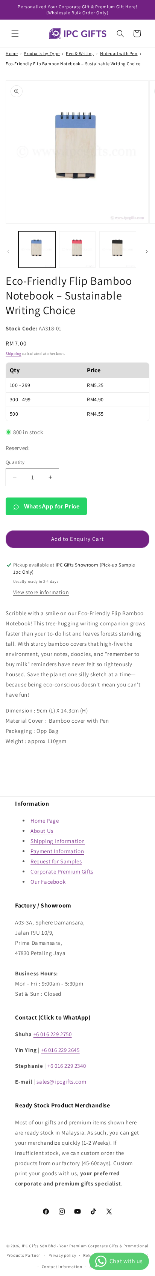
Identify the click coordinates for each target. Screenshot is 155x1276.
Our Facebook (47, 881)
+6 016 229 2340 (66, 1065)
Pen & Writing (80, 53)
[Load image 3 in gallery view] (117, 249)
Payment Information (57, 851)
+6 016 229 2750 (52, 1034)
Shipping (13, 353)
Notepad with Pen (119, 53)
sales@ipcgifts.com (61, 1081)
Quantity (15, 462)
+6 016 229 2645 (60, 1049)
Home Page (44, 820)
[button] (15, 33)
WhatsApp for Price (50, 506)
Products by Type (42, 53)
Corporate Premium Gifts (61, 871)
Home (12, 53)
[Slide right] (146, 251)
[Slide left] (8, 251)
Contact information (62, 1266)
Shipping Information (57, 841)
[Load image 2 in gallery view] (77, 249)
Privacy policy (62, 1255)
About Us (41, 830)
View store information (41, 592)
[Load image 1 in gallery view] (36, 249)
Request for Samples (56, 861)
